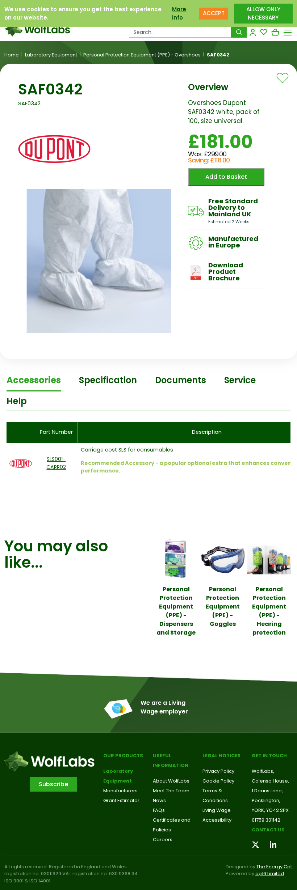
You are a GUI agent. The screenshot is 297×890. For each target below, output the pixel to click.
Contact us (268, 829)
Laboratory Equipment (51, 55)
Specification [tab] (108, 380)
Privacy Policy (218, 771)
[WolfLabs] (37, 29)
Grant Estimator (121, 800)
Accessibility (216, 820)
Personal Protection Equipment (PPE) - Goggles (223, 606)
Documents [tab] (180, 380)
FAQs (159, 810)
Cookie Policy (218, 780)
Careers (162, 839)
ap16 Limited (269, 873)
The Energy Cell (274, 866)
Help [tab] (17, 401)
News (159, 800)
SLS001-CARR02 (56, 462)
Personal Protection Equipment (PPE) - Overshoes (142, 55)
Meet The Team (171, 790)
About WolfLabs (171, 780)
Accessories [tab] (34, 380)
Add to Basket (226, 177)
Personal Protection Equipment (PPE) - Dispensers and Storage (176, 611)
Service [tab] (240, 380)
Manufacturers (120, 790)
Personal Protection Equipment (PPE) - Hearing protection (269, 611)
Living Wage (216, 810)
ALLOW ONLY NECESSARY (263, 13)
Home (11, 55)
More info (179, 13)
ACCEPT (214, 13)
